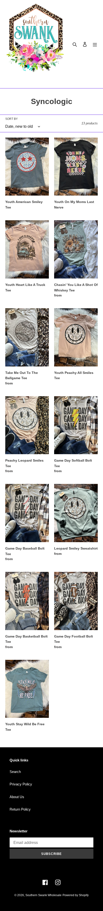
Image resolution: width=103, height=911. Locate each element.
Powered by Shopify (76, 895)
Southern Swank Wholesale (43, 895)
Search (15, 772)
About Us (17, 797)
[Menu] (95, 44)
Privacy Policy (21, 784)
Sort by (11, 119)
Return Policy (20, 809)
